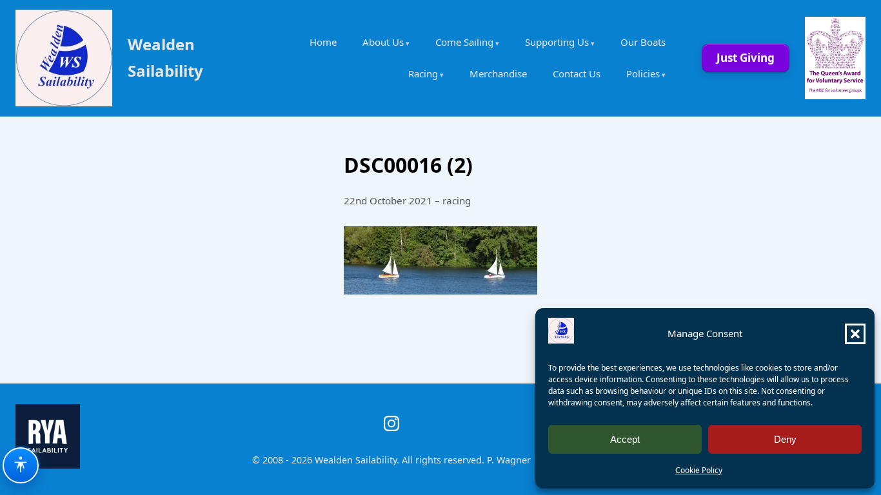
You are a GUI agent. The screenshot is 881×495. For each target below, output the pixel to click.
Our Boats (643, 41)
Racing (423, 73)
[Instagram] (391, 423)
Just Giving (746, 57)
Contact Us (576, 73)
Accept (625, 439)
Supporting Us (557, 41)
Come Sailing (464, 41)
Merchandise (498, 73)
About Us (383, 41)
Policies (643, 73)
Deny (785, 439)
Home (323, 41)
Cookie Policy (698, 470)
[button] (855, 333)
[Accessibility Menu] (21, 465)
